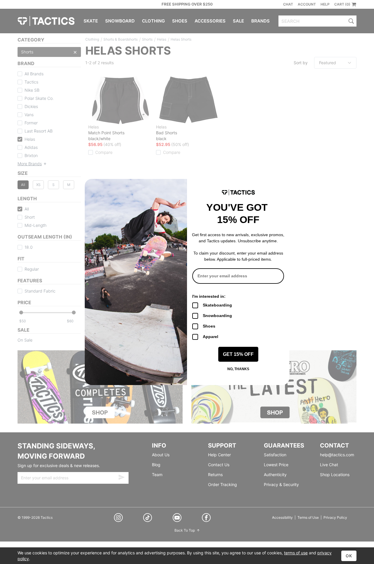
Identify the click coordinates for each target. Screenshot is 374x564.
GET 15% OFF (238, 354)
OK (349, 555)
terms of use (296, 552)
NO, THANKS (238, 369)
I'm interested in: (209, 296)
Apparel (210, 336)
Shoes (209, 326)
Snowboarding (217, 315)
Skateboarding (217, 305)
